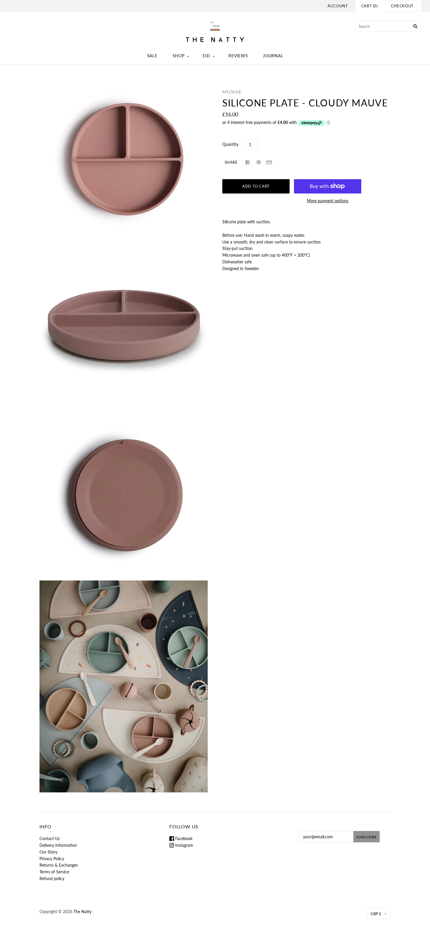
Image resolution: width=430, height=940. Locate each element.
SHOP (179, 55)
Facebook (183, 838)
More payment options (327, 200)
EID (206, 55)
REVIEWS (238, 55)
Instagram (183, 845)
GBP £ (376, 913)
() (369, 6)
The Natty (82, 911)
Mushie (232, 91)
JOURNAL (273, 55)
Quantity (230, 144)
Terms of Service (54, 871)
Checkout (402, 6)
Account (338, 6)
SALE (152, 55)
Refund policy (51, 878)
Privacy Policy (51, 858)
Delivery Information (58, 845)
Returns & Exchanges (58, 865)
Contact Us (49, 838)
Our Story (48, 851)
